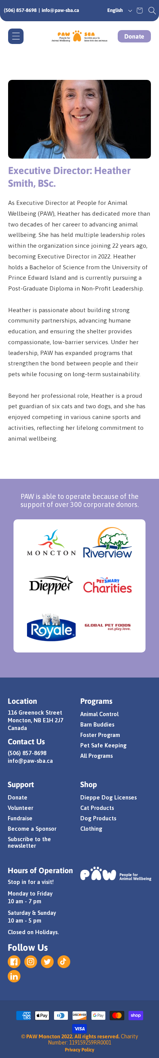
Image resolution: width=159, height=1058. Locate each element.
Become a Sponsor (32, 828)
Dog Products (98, 818)
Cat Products (97, 807)
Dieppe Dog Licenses (108, 797)
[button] (152, 10)
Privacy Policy (79, 1050)
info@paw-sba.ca (60, 10)
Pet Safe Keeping (103, 745)
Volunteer (20, 807)
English (115, 10)
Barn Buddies (97, 724)
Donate (134, 36)
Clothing (91, 828)
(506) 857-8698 (20, 10)
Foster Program (100, 735)
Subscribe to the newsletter (29, 842)
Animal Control (99, 714)
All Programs (96, 755)
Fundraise (20, 818)
